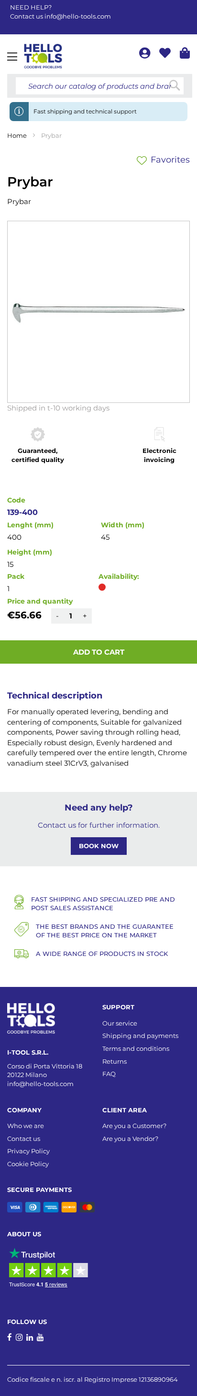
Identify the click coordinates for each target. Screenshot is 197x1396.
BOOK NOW (99, 846)
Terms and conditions (135, 1048)
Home (17, 135)
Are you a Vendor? (130, 1138)
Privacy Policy (28, 1151)
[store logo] (43, 56)
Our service (119, 1023)
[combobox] (99, 86)
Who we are (25, 1125)
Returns (114, 1061)
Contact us (23, 1138)
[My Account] (145, 54)
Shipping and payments (140, 1035)
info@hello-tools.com (77, 16)
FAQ (109, 1074)
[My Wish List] (166, 54)
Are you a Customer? (134, 1125)
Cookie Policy (28, 1164)
